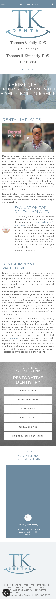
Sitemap (18, 592)
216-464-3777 (28, 534)
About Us (28, 590)
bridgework (15, 338)
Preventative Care (40, 585)
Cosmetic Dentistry (35, 587)
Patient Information (19, 585)
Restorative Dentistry (13, 587)
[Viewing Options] (6, 593)
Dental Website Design (18, 595)
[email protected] (28, 69)
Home (5, 585)
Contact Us (40, 590)
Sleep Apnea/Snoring (13, 590)
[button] (28, 138)
